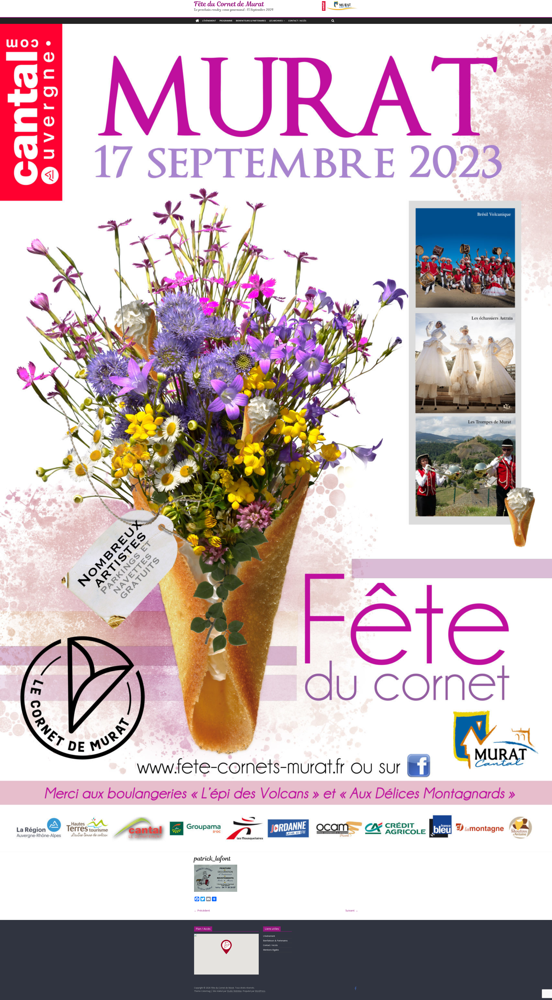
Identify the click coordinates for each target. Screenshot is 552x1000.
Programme (226, 20)
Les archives (276, 20)
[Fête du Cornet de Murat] (197, 21)
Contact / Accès (297, 20)
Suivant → (351, 910)
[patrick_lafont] (215, 866)
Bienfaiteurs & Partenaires (251, 20)
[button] (226, 947)
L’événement (209, 20)
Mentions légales (271, 949)
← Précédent (202, 910)
